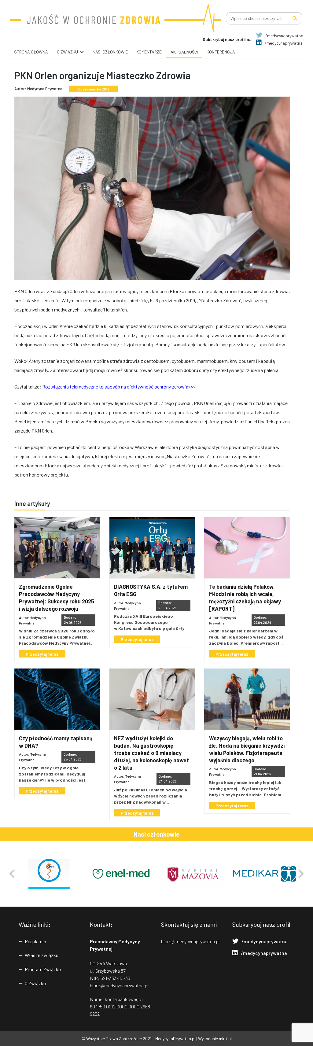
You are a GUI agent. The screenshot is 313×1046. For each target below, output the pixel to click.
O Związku (35, 983)
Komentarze (149, 51)
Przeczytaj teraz (42, 654)
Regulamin (35, 941)
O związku (67, 51)
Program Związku (43, 969)
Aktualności (184, 51)
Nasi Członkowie (110, 51)
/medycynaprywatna (283, 35)
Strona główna (31, 51)
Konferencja (221, 51)
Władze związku (41, 955)
